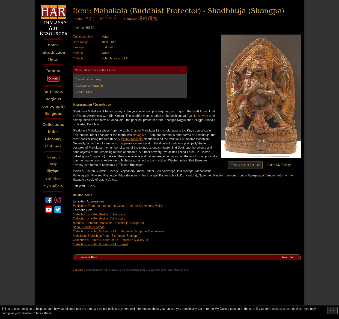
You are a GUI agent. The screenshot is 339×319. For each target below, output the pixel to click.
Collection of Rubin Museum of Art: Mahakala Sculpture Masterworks (119, 231)
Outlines (53, 146)
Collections (53, 124)
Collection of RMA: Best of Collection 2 (99, 214)
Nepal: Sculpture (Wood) (89, 227)
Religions (53, 113)
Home (53, 45)
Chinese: (130, 19)
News (53, 59)
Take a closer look (246, 165)
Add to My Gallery (279, 165)
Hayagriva (139, 135)
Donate (53, 78)
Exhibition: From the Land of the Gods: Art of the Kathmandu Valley (118, 206)
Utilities (53, 179)
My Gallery (53, 186)
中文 (53, 164)
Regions (53, 99)
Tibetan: (78, 19)
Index (53, 131)
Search (53, 157)
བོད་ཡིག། (53, 172)
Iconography (53, 106)
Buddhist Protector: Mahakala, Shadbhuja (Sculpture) (108, 223)
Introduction (53, 52)
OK (332, 310)
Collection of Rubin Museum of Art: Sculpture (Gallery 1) (110, 240)
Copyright (78, 270)
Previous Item (87, 257)
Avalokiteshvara (197, 115)
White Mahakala (132, 139)
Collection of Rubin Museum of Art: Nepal (100, 244)
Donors (53, 70)
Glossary (53, 139)
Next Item (288, 257)
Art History (53, 92)
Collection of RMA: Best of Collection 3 (99, 218)
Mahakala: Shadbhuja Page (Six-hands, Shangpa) (106, 235)
